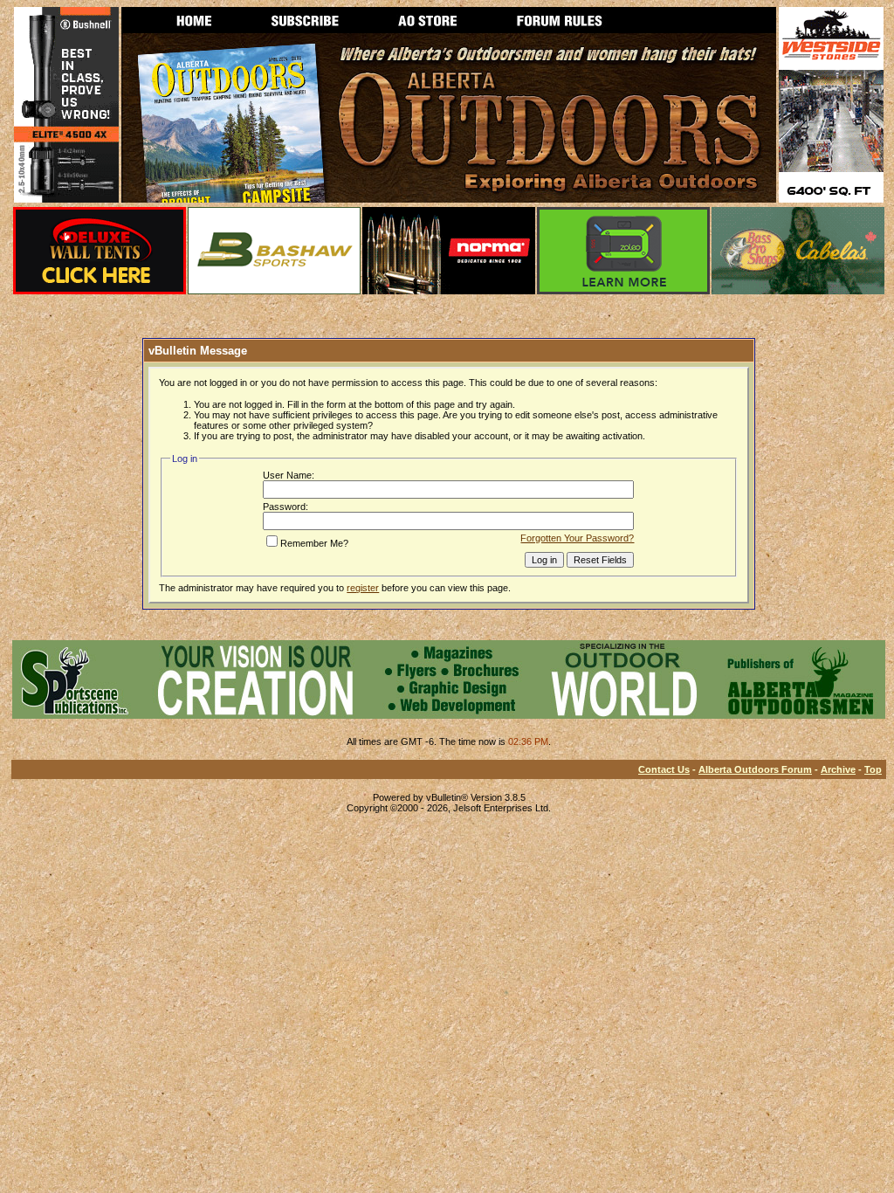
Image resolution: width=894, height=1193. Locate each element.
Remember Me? (314, 543)
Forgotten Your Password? (577, 538)
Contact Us (664, 769)
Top (873, 769)
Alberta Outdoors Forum (755, 769)
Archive (838, 769)
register (363, 588)
